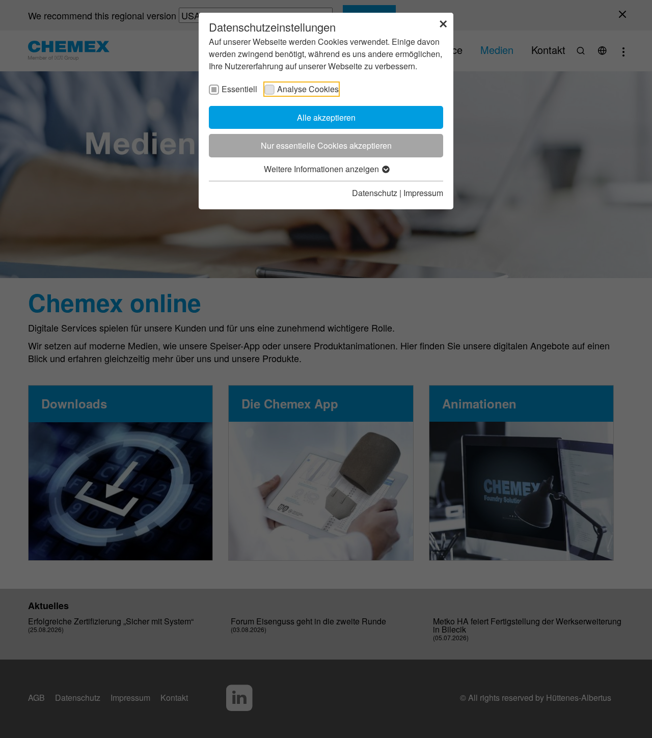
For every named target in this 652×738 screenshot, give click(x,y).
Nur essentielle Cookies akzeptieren (326, 145)
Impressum (423, 193)
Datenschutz (374, 193)
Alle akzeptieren (326, 117)
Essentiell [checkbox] (239, 89)
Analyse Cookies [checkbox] (308, 89)
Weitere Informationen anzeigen (322, 169)
